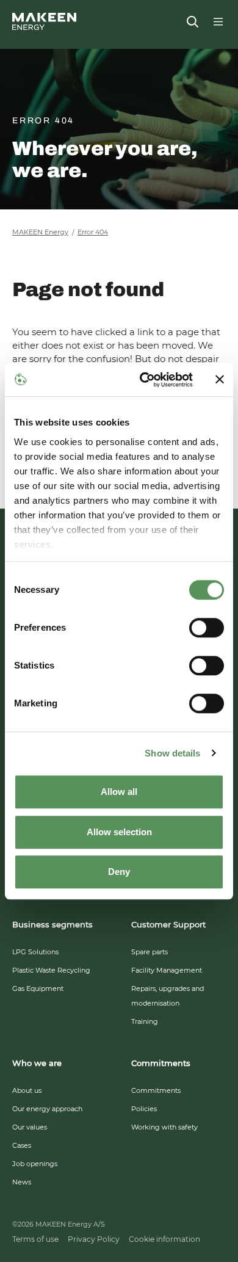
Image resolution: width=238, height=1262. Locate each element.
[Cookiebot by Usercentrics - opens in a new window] (144, 380)
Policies (144, 1108)
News (21, 1182)
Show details (172, 753)
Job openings (34, 1163)
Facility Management (166, 970)
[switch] (206, 627)
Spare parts (149, 952)
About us (26, 1090)
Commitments (156, 1090)
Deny (119, 871)
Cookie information (164, 1239)
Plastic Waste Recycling (51, 970)
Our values (29, 1127)
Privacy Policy (94, 1239)
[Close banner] (219, 379)
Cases (21, 1145)
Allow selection (119, 832)
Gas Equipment (37, 988)
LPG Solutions (35, 952)
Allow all (119, 791)
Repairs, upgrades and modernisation (167, 995)
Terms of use (35, 1239)
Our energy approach (47, 1108)
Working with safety (164, 1127)
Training (144, 1021)
